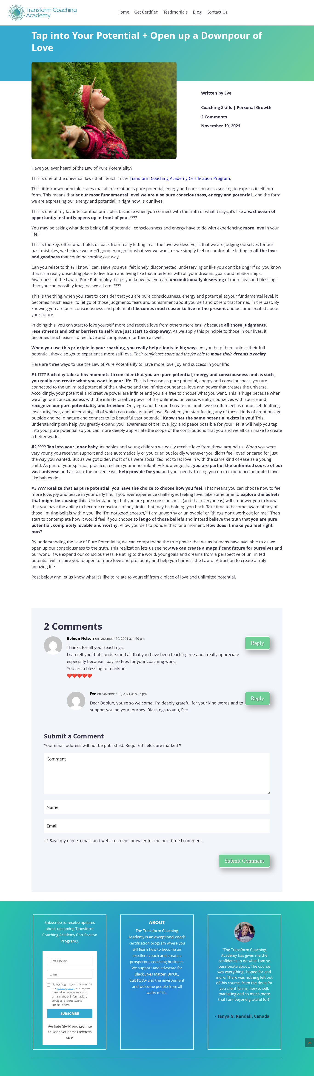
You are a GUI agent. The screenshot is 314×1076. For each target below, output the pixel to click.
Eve (227, 93)
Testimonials (175, 12)
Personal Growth (254, 107)
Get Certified (146, 12)
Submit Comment (244, 861)
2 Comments (214, 117)
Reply (257, 643)
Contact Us (217, 12)
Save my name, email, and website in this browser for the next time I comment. (126, 840)
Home (123, 12)
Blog (197, 12)
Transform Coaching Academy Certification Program (180, 178)
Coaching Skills (216, 107)
